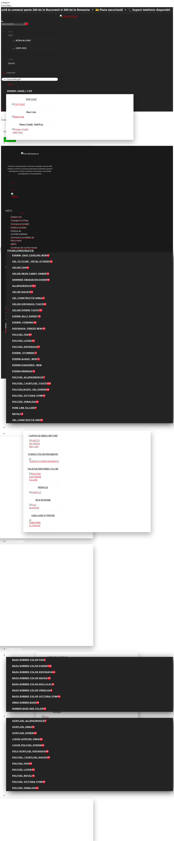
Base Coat (31, 112)
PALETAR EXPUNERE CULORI (43, 469)
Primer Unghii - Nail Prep (31, 124)
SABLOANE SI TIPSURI (43, 515)
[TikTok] (14, 196)
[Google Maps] (14, 188)
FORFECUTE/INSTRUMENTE (43, 454)
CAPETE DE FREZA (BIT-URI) (43, 436)
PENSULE (43, 487)
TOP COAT (31, 99)
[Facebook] (14, 181)
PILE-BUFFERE (43, 500)
